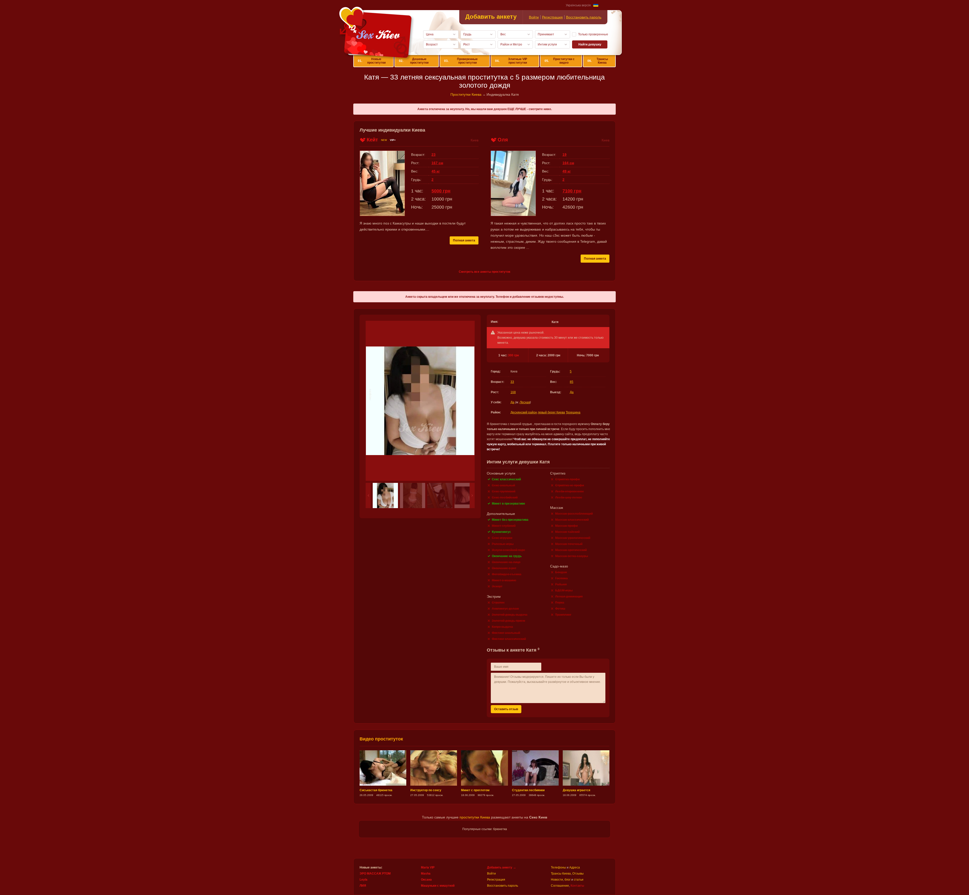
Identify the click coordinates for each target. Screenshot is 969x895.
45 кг (436, 171)
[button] (368, 495)
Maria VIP (428, 867)
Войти (534, 17)
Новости (557, 879)
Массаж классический (572, 519)
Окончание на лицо (506, 562)
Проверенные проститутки (461, 60)
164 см (568, 163)
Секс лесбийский (505, 497)
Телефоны (558, 867)
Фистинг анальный (506, 633)
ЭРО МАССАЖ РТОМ (375, 873)
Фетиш (560, 608)
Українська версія (578, 5)
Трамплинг (563, 614)
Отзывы (578, 873)
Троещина (573, 412)
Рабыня (561, 584)
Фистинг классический (509, 639)
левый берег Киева (551, 412)
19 (564, 155)
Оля (503, 139)
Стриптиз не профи (569, 485)
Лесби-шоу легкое (568, 497)
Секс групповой (503, 491)
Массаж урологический (572, 538)
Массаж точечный (568, 544)
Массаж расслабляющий (574, 513)
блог (567, 879)
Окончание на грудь (507, 556)
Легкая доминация (569, 596)
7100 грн (571, 190)
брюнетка (500, 829)
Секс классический (506, 479)
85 (571, 382)
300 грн (513, 355)
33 (512, 382)
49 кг (566, 171)
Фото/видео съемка (506, 574)
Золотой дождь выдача (509, 614)
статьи (578, 879)
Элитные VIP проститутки (511, 60)
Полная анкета (464, 240)
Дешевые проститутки (413, 60)
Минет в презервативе (508, 503)
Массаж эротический (571, 550)
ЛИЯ (363, 885)
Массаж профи (566, 526)
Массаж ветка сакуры (571, 556)
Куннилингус (501, 532)
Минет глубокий (504, 526)
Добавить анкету (491, 16)
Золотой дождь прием (508, 621)
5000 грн (441, 190)
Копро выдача (502, 627)
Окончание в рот (504, 568)
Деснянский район (523, 412)
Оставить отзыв (506, 709)
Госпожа (561, 578)
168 (513, 392)
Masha (425, 873)
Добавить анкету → (501, 867)
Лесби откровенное (569, 491)
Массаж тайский (567, 532)
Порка (559, 602)
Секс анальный (503, 485)
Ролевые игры (503, 544)
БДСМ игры (564, 590)
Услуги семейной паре (508, 550)
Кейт (372, 139)
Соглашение (560, 885)
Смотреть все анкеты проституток (484, 272)
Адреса (574, 867)
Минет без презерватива (510, 519)
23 (434, 155)
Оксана (426, 879)
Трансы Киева (597, 60)
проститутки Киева (475, 817)
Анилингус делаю (505, 608)
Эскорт (497, 586)
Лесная (525, 402)
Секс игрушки (502, 538)
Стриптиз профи (567, 479)
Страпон (498, 602)
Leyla (363, 879)
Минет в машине (504, 580)
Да (572, 392)
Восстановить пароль (583, 17)
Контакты (577, 885)
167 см (437, 163)
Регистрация (552, 17)
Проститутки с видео (560, 60)
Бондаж (561, 572)
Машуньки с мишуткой (437, 885)
